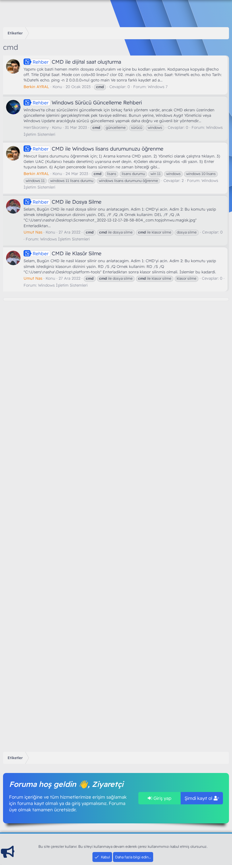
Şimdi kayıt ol (199, 798)
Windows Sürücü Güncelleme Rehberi (87, 102)
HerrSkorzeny (36, 127)
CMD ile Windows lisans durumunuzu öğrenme (98, 148)
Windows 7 (158, 86)
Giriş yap (161, 798)
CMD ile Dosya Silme (67, 202)
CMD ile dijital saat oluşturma (77, 62)
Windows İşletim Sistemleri (65, 239)
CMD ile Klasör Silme (67, 253)
